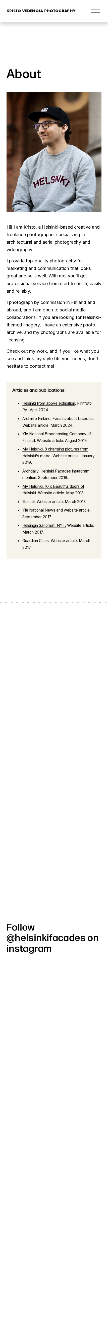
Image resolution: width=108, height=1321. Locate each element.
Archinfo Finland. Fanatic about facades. (58, 418)
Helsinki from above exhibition (48, 403)
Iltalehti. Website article (42, 501)
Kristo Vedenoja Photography (41, 11)
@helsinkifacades (46, 937)
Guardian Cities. (36, 540)
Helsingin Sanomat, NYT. (44, 525)
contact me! (42, 366)
